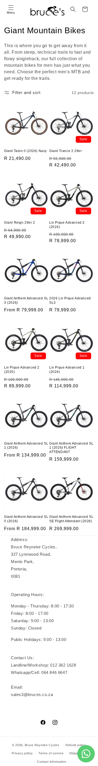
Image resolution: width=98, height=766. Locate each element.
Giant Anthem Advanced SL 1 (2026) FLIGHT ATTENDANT (71, 448)
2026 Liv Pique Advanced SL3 (70, 300)
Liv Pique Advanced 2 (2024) (67, 225)
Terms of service (51, 753)
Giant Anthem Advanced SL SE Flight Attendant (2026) (71, 519)
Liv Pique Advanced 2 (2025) (21, 370)
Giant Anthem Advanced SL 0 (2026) (26, 519)
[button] (11, 9)
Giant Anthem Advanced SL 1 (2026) (26, 446)
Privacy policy (22, 753)
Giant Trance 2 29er (65, 151)
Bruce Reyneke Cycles (42, 744)
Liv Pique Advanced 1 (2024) (67, 370)
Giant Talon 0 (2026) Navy (25, 151)
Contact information (51, 761)
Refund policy (76, 745)
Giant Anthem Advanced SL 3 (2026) (26, 300)
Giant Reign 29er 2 (19, 222)
